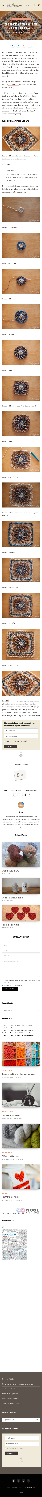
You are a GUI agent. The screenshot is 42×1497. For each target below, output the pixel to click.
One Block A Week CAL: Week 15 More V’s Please (17, 1025)
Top (21, 1493)
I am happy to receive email (16, 741)
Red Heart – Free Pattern (10, 924)
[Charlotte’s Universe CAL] (21, 854)
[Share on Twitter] (18, 45)
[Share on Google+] (25, 794)
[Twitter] (18, 1481)
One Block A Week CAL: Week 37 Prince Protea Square (18, 1035)
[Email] (29, 45)
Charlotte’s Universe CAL (10, 870)
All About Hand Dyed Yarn (10, 1156)
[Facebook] (13, 1481)
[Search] (33, 5)
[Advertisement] (21, 1288)
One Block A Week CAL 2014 (21, 19)
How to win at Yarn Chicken (11, 1115)
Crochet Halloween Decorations (12, 897)
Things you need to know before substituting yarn (18, 1074)
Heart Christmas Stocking (10, 1197)
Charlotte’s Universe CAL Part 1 (11, 1403)
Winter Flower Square (8, 1028)
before (16, 52)
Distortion (31, 1487)
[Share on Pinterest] (29, 794)
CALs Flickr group (8, 707)
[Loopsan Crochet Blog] (14, 5)
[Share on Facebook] (13, 45)
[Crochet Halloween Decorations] (21, 886)
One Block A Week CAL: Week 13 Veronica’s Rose (17, 1033)
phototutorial (13, 84)
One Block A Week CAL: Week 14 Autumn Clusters (17, 1030)
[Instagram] (23, 1481)
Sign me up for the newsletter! (13, 985)
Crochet (5, 1193)
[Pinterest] (24, 45)
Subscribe (10, 746)
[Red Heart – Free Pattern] (21, 913)
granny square (31, 790)
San (10, 32)
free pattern (16, 790)
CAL (5, 790)
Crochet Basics (7, 1070)
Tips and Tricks (7, 1111)
